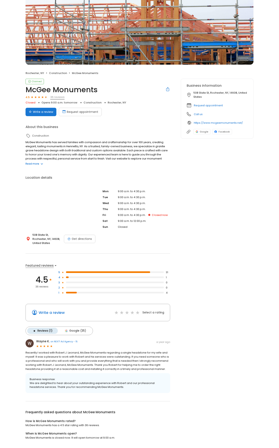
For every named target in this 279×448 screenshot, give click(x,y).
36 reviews (57, 97)
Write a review (43, 112)
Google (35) (77, 331)
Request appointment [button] (208, 105)
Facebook (224, 131)
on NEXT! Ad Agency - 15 (64, 341)
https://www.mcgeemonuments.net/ (218, 123)
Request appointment (82, 112)
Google (204, 131)
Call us (198, 114)
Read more (32, 163)
